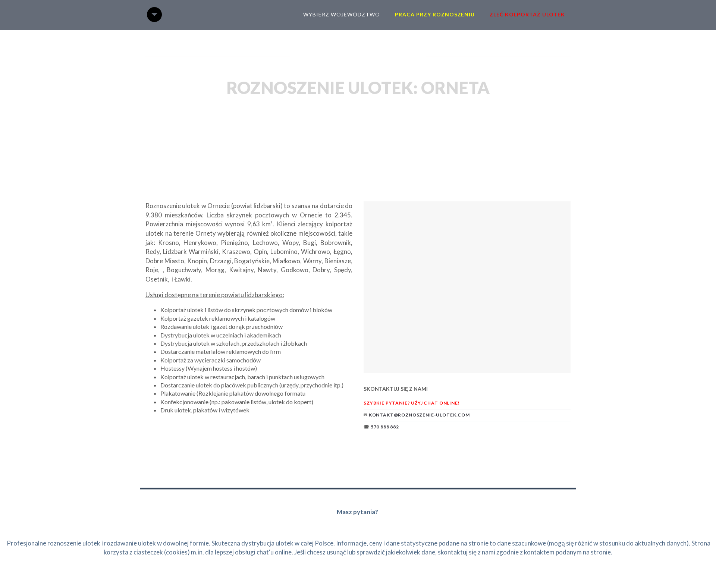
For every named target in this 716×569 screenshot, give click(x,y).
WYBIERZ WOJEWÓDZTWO (341, 14)
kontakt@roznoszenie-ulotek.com (419, 415)
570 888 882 (385, 427)
